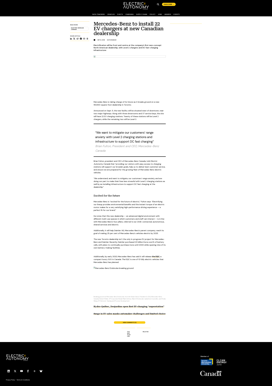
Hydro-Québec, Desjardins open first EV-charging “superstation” (129, 306)
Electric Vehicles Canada (77, 28)
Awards (167, 14)
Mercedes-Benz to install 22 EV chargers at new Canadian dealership (129, 28)
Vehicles (111, 14)
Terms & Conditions (23, 380)
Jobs (160, 14)
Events (177, 14)
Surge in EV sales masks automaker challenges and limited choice (130, 314)
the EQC (155, 256)
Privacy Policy (10, 380)
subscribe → (169, 4)
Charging (129, 14)
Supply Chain (141, 14)
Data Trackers (98, 14)
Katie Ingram (111, 40)
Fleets (120, 14)
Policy (152, 14)
